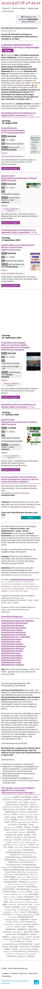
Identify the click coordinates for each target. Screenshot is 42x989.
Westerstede (12, 589)
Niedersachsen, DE (8, 31)
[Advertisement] (21, 310)
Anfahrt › (4, 153)
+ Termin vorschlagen (18, 8)
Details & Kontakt (9, 168)
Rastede (11, 584)
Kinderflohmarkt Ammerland (22, 579)
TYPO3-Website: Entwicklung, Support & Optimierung (15, 982)
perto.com (5, 674)
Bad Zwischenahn (25, 586)
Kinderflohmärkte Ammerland (19, 28)
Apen (19, 591)
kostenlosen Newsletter (20, 575)
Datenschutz (33, 973)
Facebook (14, 973)
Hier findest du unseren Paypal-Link (15, 493)
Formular (12, 563)
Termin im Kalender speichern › (12, 156)
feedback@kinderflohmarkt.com (22, 507)
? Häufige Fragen (32, 8)
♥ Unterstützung (7, 11)
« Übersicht (6, 8)
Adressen (22, 533)
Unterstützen (6, 976)
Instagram (5, 973)
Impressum (23, 973)
